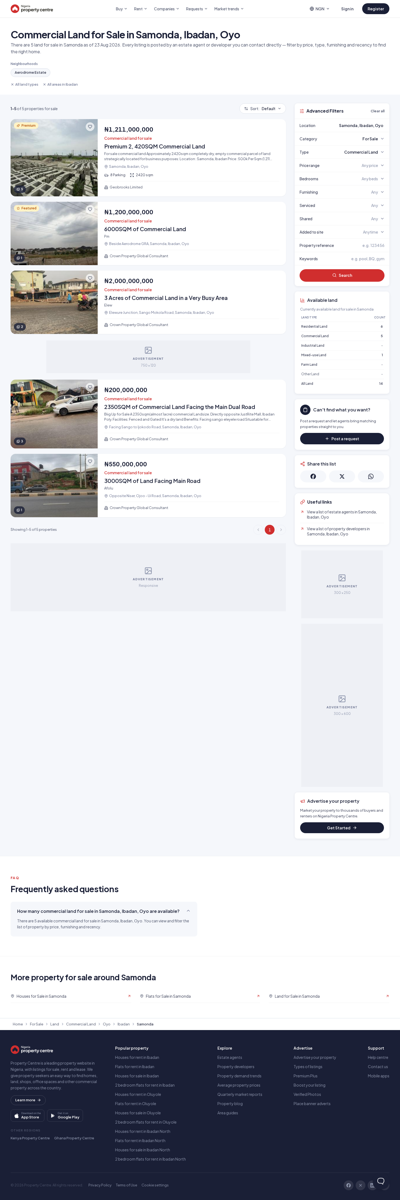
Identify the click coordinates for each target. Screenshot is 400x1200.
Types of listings (308, 1066)
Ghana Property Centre (74, 1138)
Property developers (235, 1066)
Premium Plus (306, 1075)
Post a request (345, 438)
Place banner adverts (312, 1103)
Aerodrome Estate (30, 72)
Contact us (378, 1066)
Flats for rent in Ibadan (134, 1066)
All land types (26, 84)
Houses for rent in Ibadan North (142, 1131)
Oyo (106, 1024)
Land (54, 1024)
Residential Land (314, 326)
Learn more (25, 1100)
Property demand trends (239, 1075)
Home (18, 1024)
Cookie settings (155, 1185)
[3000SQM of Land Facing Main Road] (148, 485)
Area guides (227, 1112)
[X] (360, 1185)
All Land (307, 384)
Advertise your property (315, 1057)
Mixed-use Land (313, 355)
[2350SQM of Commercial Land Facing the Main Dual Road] (148, 414)
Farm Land (309, 364)
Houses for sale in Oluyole (138, 1112)
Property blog (230, 1103)
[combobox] (354, 125)
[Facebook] (348, 1185)
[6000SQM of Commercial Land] (148, 233)
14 (381, 384)
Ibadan (124, 1024)
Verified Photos (307, 1094)
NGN (320, 8)
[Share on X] (342, 476)
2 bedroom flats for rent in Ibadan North (150, 1158)
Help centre (378, 1057)
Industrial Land (312, 345)
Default (262, 108)
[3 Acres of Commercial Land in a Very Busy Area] (148, 302)
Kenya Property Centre (30, 1138)
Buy (119, 8)
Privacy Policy (100, 1185)
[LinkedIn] (372, 1185)
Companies (164, 8)
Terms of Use (126, 1185)
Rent (138, 8)
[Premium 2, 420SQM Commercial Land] (148, 157)
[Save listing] (90, 126)
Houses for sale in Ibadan (137, 1075)
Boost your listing (309, 1085)
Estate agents (229, 1057)
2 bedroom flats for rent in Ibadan (145, 1085)
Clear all (377, 111)
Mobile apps (378, 1075)
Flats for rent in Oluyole (135, 1103)
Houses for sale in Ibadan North (142, 1149)
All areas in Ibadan (62, 84)
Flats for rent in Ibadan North (140, 1140)
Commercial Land (315, 336)
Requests (194, 8)
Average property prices (238, 1085)
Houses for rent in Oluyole (138, 1094)
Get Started (338, 827)
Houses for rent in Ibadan (137, 1057)
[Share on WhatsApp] (371, 476)
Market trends (226, 8)
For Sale (36, 1024)
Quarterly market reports (239, 1094)
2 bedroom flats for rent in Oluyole (146, 1122)
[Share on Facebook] (313, 476)
